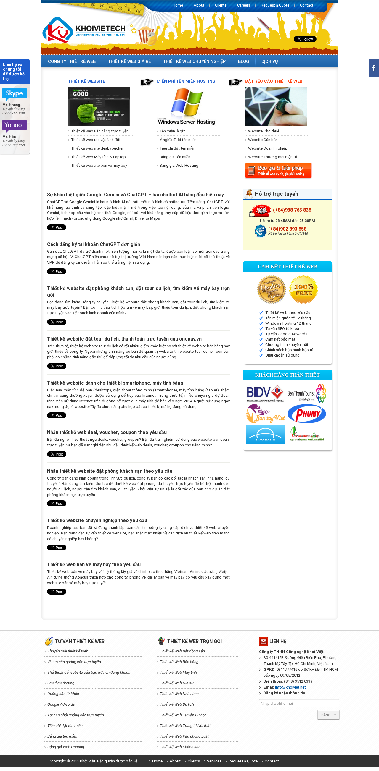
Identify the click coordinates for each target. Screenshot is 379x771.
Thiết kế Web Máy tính (178, 672)
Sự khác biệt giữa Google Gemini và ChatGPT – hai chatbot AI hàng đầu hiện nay (135, 194)
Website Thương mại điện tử (272, 157)
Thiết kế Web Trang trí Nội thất (185, 725)
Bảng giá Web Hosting (179, 165)
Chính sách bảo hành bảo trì (289, 350)
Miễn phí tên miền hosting (186, 81)
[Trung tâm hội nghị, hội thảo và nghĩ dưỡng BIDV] (265, 393)
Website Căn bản (263, 139)
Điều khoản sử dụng (282, 355)
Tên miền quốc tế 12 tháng (288, 318)
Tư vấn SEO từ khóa (282, 328)
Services (214, 761)
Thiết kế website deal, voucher (97, 148)
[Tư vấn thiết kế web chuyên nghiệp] (14, 126)
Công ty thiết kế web (72, 61)
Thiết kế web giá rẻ (129, 61)
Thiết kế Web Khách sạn (180, 747)
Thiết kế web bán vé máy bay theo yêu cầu (94, 564)
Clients (221, 5)
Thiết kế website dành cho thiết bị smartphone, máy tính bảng (115, 383)
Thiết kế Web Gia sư (177, 683)
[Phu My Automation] (307, 413)
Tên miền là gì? (172, 131)
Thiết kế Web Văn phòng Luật (184, 736)
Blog (243, 61)
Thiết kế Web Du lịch (177, 704)
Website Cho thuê (263, 131)
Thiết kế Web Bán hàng (179, 662)
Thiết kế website (86, 81)
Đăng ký (328, 714)
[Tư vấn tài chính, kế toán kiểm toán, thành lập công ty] (265, 434)
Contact (306, 5)
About (199, 5)
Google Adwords (61, 704)
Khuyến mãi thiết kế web (67, 651)
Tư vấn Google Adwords (286, 334)
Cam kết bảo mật (280, 339)
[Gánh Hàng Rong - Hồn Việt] (307, 434)
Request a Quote (275, 5)
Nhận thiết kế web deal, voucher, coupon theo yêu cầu (107, 432)
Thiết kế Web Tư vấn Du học (183, 715)
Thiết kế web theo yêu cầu (287, 312)
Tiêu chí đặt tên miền (177, 148)
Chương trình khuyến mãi (286, 344)
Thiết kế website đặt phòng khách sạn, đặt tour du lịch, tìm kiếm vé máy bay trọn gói (138, 292)
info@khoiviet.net (290, 687)
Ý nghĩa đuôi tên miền (178, 139)
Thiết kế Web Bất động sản (182, 651)
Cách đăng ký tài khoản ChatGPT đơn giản (93, 244)
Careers (243, 5)
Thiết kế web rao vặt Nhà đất (96, 139)
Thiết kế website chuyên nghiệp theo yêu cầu (97, 520)
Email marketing (60, 683)
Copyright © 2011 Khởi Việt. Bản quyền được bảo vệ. (93, 761)
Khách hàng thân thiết (287, 375)
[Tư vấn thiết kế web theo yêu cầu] (14, 94)
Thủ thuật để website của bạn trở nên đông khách (88, 672)
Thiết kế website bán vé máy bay (99, 165)
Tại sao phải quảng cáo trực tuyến (75, 715)
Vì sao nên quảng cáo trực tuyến (74, 662)
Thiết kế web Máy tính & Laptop (98, 157)
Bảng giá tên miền (175, 157)
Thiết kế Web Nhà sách (179, 693)
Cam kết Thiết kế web (287, 266)
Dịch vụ (269, 61)
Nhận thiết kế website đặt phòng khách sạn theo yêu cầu (109, 471)
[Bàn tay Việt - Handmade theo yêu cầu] (265, 413)
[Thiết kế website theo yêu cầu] (83, 29)
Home (178, 5)
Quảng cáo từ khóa (63, 693)
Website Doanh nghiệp (268, 148)
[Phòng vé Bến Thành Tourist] (307, 393)
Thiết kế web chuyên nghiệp (194, 61)
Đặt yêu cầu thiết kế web (273, 81)
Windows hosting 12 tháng (288, 323)
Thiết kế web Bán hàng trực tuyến (100, 131)
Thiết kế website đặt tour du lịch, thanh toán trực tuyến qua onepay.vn (124, 339)
